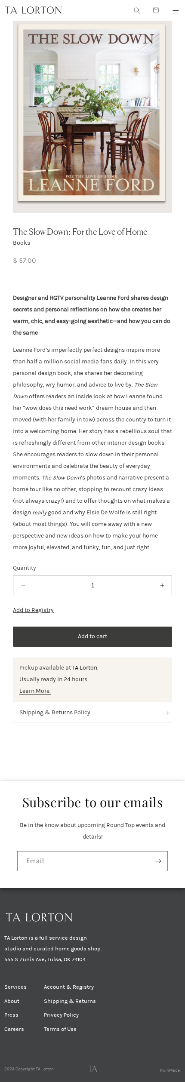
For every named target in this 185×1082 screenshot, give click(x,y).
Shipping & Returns (70, 1001)
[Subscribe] (157, 861)
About (11, 1001)
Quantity (24, 568)
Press (11, 1015)
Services (15, 987)
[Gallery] (92, 117)
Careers (14, 1029)
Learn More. (35, 691)
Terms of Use (60, 1029)
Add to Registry (33, 610)
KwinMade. (170, 1070)
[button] (175, 10)
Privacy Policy (61, 1015)
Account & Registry (69, 987)
